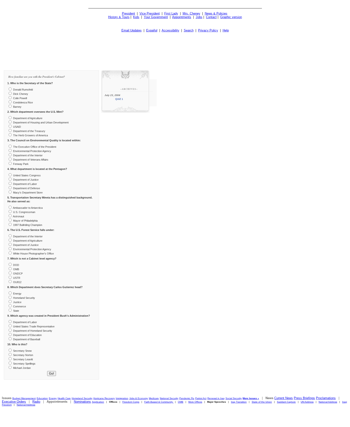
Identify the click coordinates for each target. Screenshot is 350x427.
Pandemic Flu (186, 398)
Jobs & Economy (138, 398)
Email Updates (131, 30)
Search (189, 30)
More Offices (195, 402)
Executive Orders (14, 401)
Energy (53, 398)
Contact (211, 17)
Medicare (154, 398)
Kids (136, 17)
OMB (180, 402)
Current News (283, 398)
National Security (169, 398)
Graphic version (231, 17)
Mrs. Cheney (191, 13)
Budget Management (24, 398)
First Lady (171, 13)
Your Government (156, 17)
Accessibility (170, 30)
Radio (36, 401)
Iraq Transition (239, 402)
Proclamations (326, 398)
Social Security (233, 398)
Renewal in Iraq (216, 398)
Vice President (150, 13)
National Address (328, 402)
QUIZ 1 (119, 99)
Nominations (82, 401)
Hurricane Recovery (104, 398)
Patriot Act (200, 398)
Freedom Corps (130, 402)
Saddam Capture (286, 402)
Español (151, 30)
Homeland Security (82, 398)
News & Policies (216, 13)
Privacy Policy (208, 30)
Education (42, 398)
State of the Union (262, 402)
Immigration (122, 398)
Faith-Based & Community (159, 402)
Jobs (199, 17)
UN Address (307, 402)
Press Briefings (304, 398)
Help (226, 30)
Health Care (64, 398)
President (128, 13)
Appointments (181, 17)
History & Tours (119, 17)
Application (98, 402)
